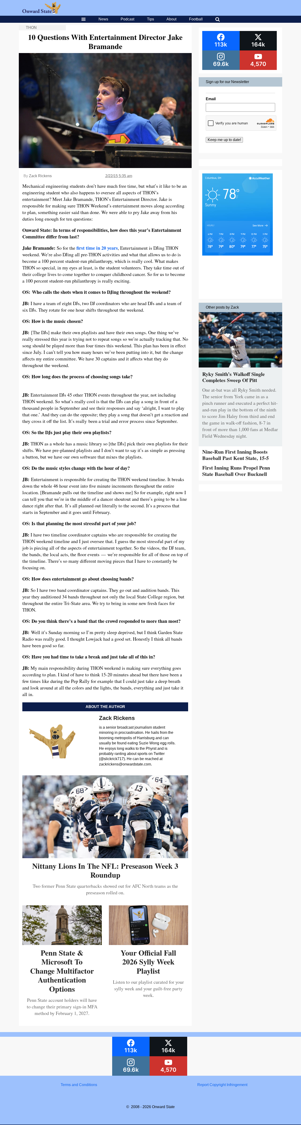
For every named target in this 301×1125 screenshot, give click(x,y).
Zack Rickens (40, 176)
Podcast (127, 19)
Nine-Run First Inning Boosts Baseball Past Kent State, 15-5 (235, 455)
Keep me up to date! (224, 140)
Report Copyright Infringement (222, 1085)
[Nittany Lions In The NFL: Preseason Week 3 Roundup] (105, 856)
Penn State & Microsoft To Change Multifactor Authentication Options (62, 970)
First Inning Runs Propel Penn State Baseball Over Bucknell (236, 471)
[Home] (41, 12)
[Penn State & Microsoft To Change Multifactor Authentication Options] (62, 943)
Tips (150, 19)
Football (196, 19)
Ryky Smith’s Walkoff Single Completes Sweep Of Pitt (233, 377)
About (171, 19)
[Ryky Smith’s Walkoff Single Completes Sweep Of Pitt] (240, 369)
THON (31, 28)
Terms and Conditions (79, 1085)
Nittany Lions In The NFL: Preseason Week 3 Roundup (105, 870)
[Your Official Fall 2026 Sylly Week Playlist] (148, 943)
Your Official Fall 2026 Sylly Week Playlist (148, 961)
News (103, 19)
